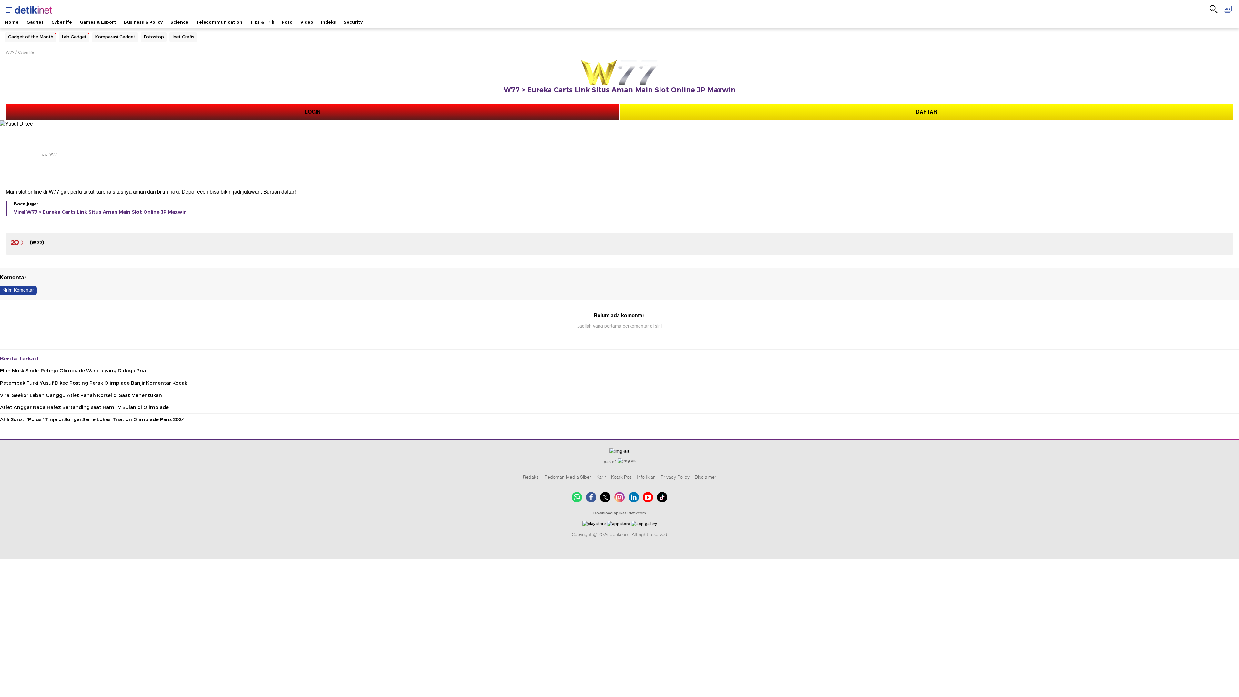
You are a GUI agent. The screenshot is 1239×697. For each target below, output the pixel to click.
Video (306, 22)
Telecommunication (219, 22)
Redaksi (531, 477)
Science (179, 22)
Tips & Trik (262, 22)
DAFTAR (926, 112)
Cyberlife (61, 22)
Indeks (328, 22)
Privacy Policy (675, 477)
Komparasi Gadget (115, 36)
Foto (287, 22)
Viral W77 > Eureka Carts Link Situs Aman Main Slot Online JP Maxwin (100, 212)
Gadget (35, 22)
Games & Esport (98, 22)
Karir (601, 477)
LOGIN (313, 112)
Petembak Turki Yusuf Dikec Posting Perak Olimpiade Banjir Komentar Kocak (93, 383)
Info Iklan (646, 477)
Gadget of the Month (30, 36)
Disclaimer (705, 477)
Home (12, 22)
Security (353, 22)
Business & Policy (143, 22)
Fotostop (154, 36)
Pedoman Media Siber (568, 477)
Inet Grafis (183, 36)
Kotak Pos (621, 477)
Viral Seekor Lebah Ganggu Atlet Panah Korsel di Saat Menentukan (81, 395)
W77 (10, 52)
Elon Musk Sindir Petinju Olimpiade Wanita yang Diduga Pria (73, 371)
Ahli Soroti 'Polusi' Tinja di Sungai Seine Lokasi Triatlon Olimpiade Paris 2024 (92, 419)
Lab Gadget (74, 36)
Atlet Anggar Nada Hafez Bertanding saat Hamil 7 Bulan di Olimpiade (84, 407)
